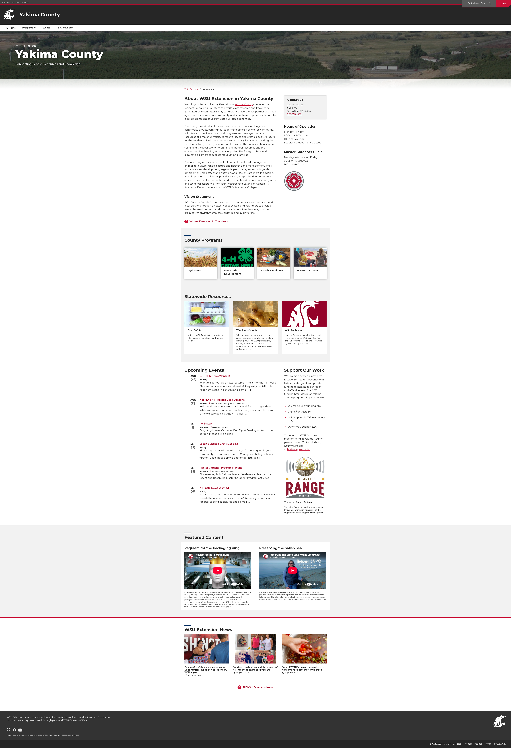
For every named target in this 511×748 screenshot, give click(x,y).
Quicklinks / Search (478, 3)
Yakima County (244, 104)
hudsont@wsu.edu (298, 449)
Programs (27, 27)
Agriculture (194, 270)
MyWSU (488, 744)
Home (12, 28)
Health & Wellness (272, 270)
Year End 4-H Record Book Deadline (222, 399)
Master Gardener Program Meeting (220, 467)
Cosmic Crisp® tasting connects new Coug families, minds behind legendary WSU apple (205, 669)
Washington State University (17, 2)
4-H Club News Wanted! (215, 376)
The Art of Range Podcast (298, 502)
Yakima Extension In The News (208, 221)
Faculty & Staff (65, 27)
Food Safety (194, 330)
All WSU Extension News (258, 687)
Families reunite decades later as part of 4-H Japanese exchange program (255, 668)
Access (468, 744)
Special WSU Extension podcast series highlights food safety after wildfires (303, 668)
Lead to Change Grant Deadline (218, 443)
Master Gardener (307, 270)
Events (46, 27)
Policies (478, 744)
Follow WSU (500, 744)
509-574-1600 (294, 114)
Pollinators (206, 423)
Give (503, 3)
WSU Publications (294, 330)
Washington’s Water (247, 330)
